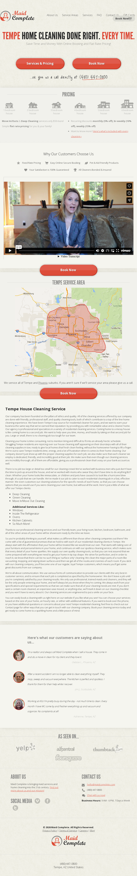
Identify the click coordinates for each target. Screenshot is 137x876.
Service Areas (70, 15)
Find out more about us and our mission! (34, 789)
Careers (83, 830)
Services (88, 15)
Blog (92, 830)
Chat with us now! (96, 795)
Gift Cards (129, 15)
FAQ (99, 15)
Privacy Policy (50, 830)
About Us (52, 15)
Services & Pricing (40, 63)
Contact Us (112, 15)
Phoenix (43, 382)
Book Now (122, 18)
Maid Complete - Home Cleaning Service (17, 16)
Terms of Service (68, 830)
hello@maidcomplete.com (101, 784)
